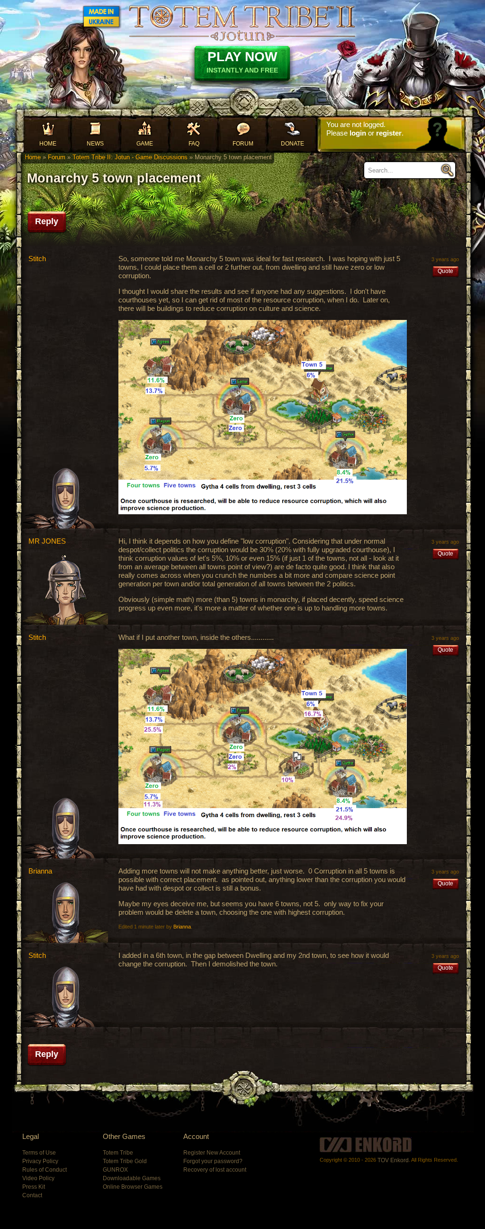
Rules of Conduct (44, 1169)
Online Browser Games (132, 1186)
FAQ (194, 143)
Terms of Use (39, 1152)
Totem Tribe (118, 1152)
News (95, 143)
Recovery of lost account (214, 1169)
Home (47, 143)
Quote (445, 271)
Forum (243, 143)
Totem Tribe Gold (125, 1161)
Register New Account (211, 1152)
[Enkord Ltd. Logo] (366, 1144)
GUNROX (115, 1169)
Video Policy (38, 1178)
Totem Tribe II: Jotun (242, 23)
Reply (46, 221)
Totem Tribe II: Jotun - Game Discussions (130, 157)
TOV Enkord (393, 1160)
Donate (292, 143)
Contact (32, 1195)
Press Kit (33, 1186)
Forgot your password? (212, 1161)
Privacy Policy (40, 1161)
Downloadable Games (132, 1178)
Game (144, 143)
